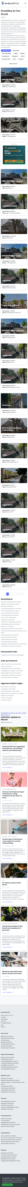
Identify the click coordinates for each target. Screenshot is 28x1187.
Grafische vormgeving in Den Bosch (11, 622)
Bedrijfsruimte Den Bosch (8, 1159)
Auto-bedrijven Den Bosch (8, 1136)
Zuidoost (21, 59)
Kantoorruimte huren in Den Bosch (11, 664)
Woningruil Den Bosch (7, 1153)
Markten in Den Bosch (7, 695)
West (14, 59)
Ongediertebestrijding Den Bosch (10, 1161)
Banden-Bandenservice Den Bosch (11, 1140)
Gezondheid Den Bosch (7, 1044)
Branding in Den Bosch (7, 606)
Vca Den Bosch (5, 1120)
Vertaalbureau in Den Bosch (9, 642)
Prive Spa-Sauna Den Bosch (9, 1155)
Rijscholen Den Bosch (7, 1036)
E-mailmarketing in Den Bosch (10, 615)
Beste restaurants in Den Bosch (10, 691)
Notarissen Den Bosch (7, 1103)
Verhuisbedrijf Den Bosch (8, 1069)
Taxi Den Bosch (5, 1040)
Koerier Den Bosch (6, 666)
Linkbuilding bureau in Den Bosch (10, 624)
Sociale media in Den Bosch (9, 637)
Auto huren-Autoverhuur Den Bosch (11, 1138)
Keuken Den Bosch (6, 1119)
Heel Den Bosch (6, 50)
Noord (22, 56)
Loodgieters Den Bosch (7, 1065)
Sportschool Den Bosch (8, 1126)
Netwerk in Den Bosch (7, 626)
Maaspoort (15, 56)
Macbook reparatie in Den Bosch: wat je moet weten (12, 972)
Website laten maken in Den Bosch (11, 646)
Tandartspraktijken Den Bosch (10, 1063)
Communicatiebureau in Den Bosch (11, 608)
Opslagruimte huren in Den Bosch (11, 668)
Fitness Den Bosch (6, 700)
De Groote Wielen (6, 53)
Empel (15, 53)
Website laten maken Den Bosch (10, 1124)
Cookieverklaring (6, 1023)
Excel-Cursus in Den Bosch (8, 617)
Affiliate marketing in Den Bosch (10, 604)
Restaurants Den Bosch (8, 1057)
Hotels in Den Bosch (6, 698)
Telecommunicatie (9, 789)
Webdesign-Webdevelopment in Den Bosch (14, 644)
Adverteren (4, 1019)
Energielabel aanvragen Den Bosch (11, 675)
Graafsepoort (5, 56)
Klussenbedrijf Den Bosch (8, 1101)
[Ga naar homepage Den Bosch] (10, 3)
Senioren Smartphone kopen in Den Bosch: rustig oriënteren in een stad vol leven (13, 795)
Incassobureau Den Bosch (8, 1157)
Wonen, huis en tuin (9, 744)
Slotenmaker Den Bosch (8, 1143)
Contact (3, 1017)
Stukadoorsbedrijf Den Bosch (9, 1067)
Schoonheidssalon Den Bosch (9, 1061)
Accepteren (7, 1184)
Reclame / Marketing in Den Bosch (11, 602)
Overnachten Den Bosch (8, 1088)
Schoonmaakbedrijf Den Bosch (10, 1107)
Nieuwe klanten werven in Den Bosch (11, 628)
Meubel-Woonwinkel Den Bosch (10, 1080)
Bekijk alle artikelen (6, 722)
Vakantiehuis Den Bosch (8, 1090)
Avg (2, 1025)
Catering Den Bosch (7, 1059)
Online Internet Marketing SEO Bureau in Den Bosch (14, 632)
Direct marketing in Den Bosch (10, 613)
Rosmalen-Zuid (6, 59)
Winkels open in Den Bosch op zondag (12, 693)
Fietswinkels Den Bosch (7, 1038)
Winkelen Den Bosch (7, 1078)
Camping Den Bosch (7, 1086)
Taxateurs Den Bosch (7, 1105)
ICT (3, 880)
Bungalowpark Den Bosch (8, 1092)
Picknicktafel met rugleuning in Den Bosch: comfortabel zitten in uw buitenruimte (13, 748)
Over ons (3, 1021)
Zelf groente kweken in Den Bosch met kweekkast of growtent (12, 928)
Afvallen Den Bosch (6, 1046)
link (11, 655)
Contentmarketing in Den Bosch (10, 611)
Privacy (3, 1027)
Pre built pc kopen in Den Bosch (11, 884)
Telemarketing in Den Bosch (9, 639)
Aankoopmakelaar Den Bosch (9, 677)
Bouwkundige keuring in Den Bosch (11, 673)
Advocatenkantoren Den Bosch (10, 1141)
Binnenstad (16, 50)
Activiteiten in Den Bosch (8, 689)
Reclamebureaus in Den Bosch (10, 635)
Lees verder (7, 767)
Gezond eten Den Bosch (8, 1048)
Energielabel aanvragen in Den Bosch (12, 671)
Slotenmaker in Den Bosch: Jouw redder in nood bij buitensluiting (12, 841)
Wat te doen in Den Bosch (8, 687)
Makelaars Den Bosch (7, 1109)
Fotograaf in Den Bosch (8, 620)
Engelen (22, 53)
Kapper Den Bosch (6, 1042)
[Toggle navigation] (25, 3)
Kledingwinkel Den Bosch (8, 1122)
